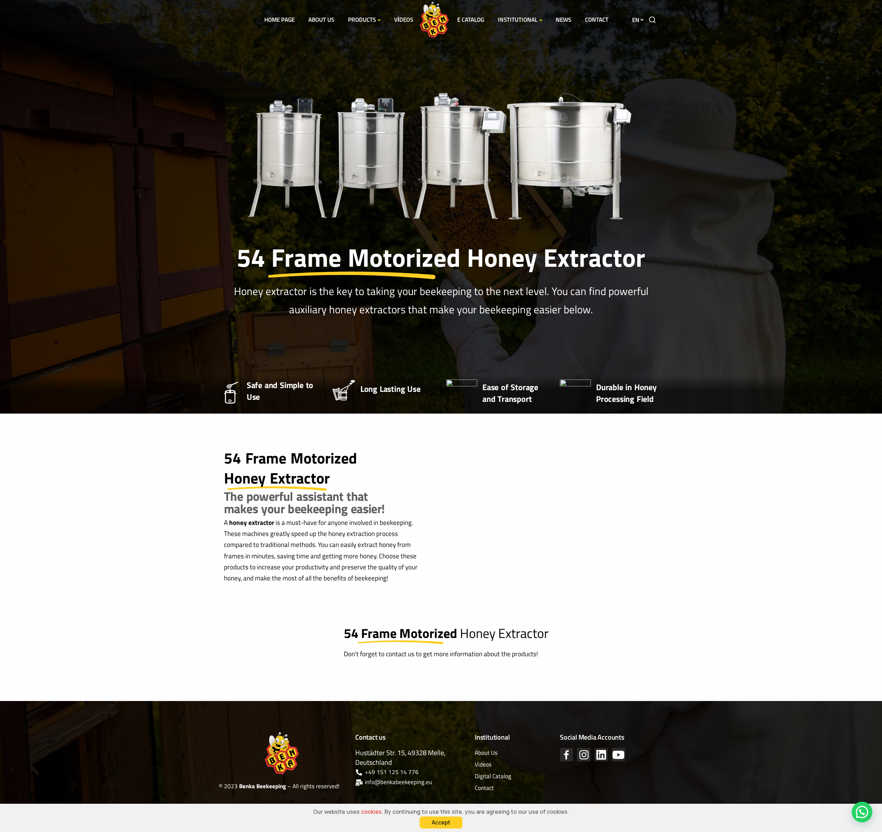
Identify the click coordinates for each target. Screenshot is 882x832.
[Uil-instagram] (583, 754)
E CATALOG (470, 19)
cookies (371, 811)
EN (635, 20)
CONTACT (596, 19)
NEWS (563, 19)
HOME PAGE (279, 19)
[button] (862, 812)
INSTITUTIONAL (517, 19)
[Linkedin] (601, 754)
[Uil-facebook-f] (566, 754)
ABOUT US (321, 19)
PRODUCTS (362, 19)
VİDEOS (403, 19)
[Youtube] (618, 754)
